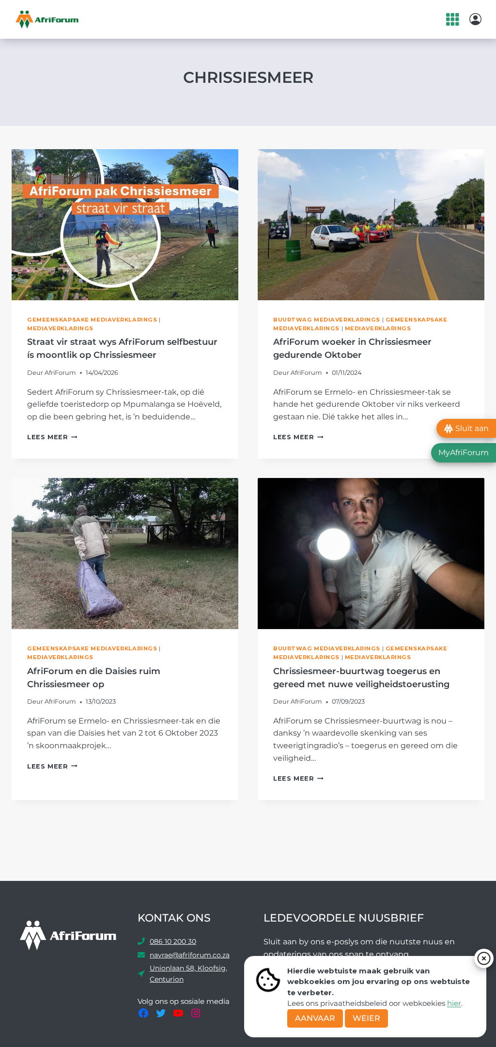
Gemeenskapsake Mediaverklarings (92, 319)
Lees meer (52, 437)
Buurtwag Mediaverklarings (326, 319)
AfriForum (60, 372)
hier (454, 1003)
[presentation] (125, 224)
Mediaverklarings (60, 328)
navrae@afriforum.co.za (190, 955)
